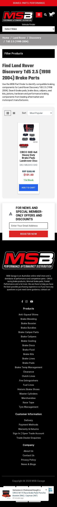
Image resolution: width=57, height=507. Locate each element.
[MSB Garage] (17, 14)
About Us (28, 451)
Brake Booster (28, 323)
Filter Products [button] (14, 53)
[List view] (14, 113)
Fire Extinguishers (28, 380)
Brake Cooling (28, 341)
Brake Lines (28, 358)
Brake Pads (28, 363)
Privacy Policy (28, 459)
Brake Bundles (28, 327)
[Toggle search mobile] (44, 15)
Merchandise (29, 398)
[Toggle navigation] (39, 14)
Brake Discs (28, 345)
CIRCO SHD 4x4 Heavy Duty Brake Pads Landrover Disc (28, 156)
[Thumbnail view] (8, 113)
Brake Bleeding (29, 319)
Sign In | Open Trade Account (28, 433)
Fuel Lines (28, 385)
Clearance (28, 371)
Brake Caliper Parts (28, 332)
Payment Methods (28, 424)
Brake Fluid (29, 349)
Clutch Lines (28, 376)
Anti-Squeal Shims (28, 314)
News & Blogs (28, 464)
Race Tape (28, 402)
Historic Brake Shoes (28, 389)
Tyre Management (28, 407)
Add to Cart (28, 187)
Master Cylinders (28, 393)
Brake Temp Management (28, 367)
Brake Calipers (28, 336)
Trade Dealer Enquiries (28, 437)
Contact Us (28, 455)
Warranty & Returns (28, 429)
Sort (24, 113)
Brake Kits (28, 354)
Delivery (28, 420)
